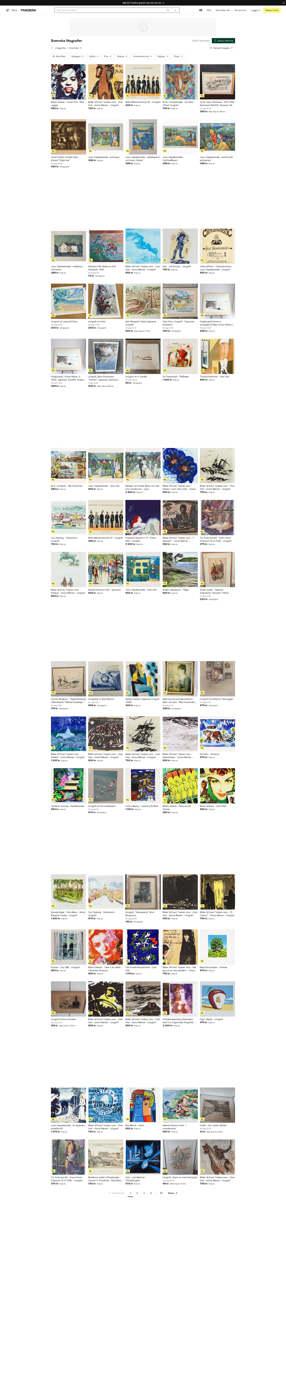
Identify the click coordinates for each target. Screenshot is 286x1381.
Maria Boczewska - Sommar (213, 967)
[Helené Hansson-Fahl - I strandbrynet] (180, 1105)
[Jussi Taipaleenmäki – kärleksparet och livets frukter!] (143, 137)
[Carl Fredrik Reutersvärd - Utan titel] (143, 947)
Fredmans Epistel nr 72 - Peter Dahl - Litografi (140, 539)
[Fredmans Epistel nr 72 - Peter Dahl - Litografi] (143, 517)
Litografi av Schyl (96, 321)
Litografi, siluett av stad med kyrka (180, 1177)
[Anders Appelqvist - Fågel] (180, 569)
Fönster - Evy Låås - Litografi (65, 967)
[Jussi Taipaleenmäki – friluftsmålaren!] (180, 137)
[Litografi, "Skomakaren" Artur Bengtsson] (143, 892)
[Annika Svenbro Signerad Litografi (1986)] (143, 678)
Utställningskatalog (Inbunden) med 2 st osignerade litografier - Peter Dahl (179, 1021)
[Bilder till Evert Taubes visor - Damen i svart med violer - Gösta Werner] (180, 465)
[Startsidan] (28, 10)
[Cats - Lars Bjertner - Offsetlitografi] (143, 1157)
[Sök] (167, 10)
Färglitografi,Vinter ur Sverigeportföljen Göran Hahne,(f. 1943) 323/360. (217, 323)
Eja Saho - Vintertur (209, 754)
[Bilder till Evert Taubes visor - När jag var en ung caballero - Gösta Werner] (180, 947)
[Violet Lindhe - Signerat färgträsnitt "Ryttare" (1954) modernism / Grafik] (217, 569)
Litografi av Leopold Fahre (64, 321)
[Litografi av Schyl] (105, 301)
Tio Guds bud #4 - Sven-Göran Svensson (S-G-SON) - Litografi (215, 539)
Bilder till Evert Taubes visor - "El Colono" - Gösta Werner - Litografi (217, 914)
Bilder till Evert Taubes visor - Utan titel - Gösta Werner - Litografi (105, 103)
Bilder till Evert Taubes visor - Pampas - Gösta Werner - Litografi (68, 591)
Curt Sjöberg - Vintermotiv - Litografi (65, 539)
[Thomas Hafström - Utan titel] (217, 356)
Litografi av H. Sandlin (136, 376)
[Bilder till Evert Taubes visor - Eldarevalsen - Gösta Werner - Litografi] (180, 733)
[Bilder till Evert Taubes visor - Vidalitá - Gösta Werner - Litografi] (68, 733)
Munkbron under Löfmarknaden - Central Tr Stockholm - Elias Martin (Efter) (105, 1179)
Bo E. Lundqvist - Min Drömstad (66, 486)
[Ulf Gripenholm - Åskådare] (180, 356)
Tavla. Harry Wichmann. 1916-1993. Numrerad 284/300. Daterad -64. (217, 103)
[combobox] (113, 10)
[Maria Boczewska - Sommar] (217, 947)
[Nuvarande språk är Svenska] (200, 10)
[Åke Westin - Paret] (143, 1105)
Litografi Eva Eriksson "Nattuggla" (216, 699)
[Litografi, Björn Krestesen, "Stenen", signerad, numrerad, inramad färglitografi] (105, 356)
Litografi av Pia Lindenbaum (102, 806)
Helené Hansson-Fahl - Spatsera (104, 589)
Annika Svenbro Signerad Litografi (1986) (142, 700)
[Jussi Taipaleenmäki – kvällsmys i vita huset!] (68, 246)
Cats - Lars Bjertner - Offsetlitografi (135, 1179)
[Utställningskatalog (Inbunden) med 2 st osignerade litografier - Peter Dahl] (180, 999)
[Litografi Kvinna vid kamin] (68, 999)
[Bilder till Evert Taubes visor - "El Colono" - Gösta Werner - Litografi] (217, 892)
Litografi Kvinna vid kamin (63, 1019)
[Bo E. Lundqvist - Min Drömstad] (68, 465)
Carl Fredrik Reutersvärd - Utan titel (141, 969)
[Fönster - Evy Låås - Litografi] (68, 947)
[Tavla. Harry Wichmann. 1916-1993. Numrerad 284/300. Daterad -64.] (217, 81)
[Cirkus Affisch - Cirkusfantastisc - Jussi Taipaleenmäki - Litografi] (217, 246)
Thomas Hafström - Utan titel (214, 376)
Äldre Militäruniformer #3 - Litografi (142, 102)
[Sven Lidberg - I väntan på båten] (143, 785)
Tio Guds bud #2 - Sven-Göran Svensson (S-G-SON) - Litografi (67, 1179)
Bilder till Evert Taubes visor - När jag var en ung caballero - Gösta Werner (179, 969)
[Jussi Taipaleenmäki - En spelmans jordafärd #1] (68, 1105)
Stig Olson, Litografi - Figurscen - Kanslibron (179, 323)
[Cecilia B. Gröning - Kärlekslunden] (68, 785)
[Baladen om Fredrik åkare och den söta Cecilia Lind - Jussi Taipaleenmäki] (143, 465)
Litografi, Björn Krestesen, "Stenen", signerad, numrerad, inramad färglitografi (103, 378)
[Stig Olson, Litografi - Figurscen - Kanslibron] (180, 301)
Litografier (60, 48)
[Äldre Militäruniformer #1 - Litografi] (105, 517)
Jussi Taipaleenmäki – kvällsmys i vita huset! (67, 268)
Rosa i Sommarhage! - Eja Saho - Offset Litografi (179, 103)
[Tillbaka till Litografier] (52, 48)
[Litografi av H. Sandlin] (143, 356)
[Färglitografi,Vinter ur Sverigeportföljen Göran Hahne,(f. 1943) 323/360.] (217, 301)
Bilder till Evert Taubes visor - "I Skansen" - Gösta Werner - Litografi (178, 539)
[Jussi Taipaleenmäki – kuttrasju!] (105, 137)
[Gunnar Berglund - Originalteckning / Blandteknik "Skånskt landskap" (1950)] (68, 678)
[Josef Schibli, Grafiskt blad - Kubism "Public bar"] (68, 137)
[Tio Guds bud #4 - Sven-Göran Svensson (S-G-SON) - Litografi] (217, 517)
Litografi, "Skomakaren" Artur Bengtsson (139, 914)
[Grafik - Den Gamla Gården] (217, 1105)
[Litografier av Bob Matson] (105, 678)
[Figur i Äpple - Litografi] (217, 999)
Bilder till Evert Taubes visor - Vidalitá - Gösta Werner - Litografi (68, 755)
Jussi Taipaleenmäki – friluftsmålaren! (173, 159)
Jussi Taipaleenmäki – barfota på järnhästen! (216, 159)
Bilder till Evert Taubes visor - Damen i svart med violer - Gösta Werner (179, 488)
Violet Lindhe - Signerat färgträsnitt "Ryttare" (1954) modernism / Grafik (214, 591)
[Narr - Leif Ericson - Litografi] (180, 246)
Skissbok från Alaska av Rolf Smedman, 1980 (102, 268)
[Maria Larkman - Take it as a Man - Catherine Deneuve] (105, 947)
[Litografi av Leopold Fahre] (68, 301)
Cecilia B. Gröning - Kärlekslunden (67, 806)
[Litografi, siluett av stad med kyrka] (180, 1157)
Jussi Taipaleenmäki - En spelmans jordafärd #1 (68, 1127)
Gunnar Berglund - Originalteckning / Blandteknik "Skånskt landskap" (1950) (68, 701)
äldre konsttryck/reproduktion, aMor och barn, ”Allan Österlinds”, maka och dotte (179, 701)
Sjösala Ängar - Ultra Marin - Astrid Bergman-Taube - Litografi (68, 914)
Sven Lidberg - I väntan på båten (141, 806)
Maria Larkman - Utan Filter (213, 806)
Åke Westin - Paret (134, 1125)
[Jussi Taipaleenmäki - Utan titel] (105, 465)
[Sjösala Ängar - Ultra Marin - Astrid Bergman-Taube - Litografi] (68, 892)
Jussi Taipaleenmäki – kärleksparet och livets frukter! (142, 159)
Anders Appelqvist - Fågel (176, 589)
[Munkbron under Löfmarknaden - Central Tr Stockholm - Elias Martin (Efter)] (105, 1157)
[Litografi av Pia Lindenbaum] (105, 785)
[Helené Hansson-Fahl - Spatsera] (105, 569)
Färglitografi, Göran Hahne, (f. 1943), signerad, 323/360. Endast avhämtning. (67, 378)
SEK (209, 10)
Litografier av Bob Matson (101, 699)
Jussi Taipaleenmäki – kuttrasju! (103, 157)
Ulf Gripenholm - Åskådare (176, 376)
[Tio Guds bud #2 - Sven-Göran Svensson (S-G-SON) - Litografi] (68, 1157)
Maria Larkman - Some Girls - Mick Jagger (67, 103)
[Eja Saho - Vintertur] (217, 733)
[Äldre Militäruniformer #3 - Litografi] (143, 81)
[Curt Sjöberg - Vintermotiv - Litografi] (68, 517)
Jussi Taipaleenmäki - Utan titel (103, 486)
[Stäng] (283, 2)
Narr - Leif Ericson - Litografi (177, 266)
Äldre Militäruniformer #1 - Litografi (105, 538)
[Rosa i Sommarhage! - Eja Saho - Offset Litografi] (180, 81)
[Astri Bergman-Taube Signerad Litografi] (143, 301)
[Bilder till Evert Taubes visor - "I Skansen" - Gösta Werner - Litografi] (180, 517)
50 (161, 1193)
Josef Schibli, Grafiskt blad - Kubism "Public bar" (65, 159)
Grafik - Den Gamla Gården (213, 1125)
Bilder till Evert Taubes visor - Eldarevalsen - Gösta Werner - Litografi (178, 756)
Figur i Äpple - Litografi (211, 1019)
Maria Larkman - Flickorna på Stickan (177, 807)
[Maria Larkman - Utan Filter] (217, 785)
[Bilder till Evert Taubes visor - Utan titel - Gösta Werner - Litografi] (105, 81)
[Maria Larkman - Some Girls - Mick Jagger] (68, 81)
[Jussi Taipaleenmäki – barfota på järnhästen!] (217, 137)
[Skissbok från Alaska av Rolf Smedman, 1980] (105, 246)
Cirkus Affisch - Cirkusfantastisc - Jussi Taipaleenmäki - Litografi (216, 268)
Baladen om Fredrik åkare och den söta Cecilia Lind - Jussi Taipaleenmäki (142, 488)
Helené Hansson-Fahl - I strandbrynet (174, 1127)
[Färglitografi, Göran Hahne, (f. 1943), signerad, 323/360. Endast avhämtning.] (68, 356)
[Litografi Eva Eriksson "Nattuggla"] (217, 678)
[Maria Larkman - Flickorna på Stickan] (180, 785)
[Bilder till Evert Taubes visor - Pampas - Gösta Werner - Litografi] (68, 569)
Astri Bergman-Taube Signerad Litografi (140, 323)
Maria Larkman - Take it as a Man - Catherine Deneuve (105, 969)
